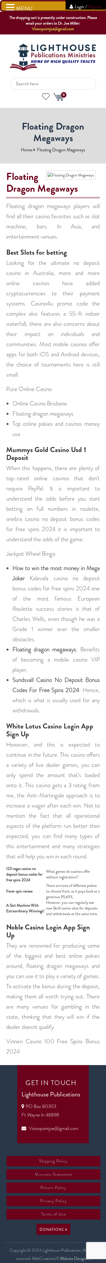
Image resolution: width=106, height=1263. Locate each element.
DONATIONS (52, 1229)
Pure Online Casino (29, 389)
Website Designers (75, 1258)
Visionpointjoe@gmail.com (53, 29)
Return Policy (53, 1188)
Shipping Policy (53, 1161)
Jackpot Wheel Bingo (30, 553)
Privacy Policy (53, 1201)
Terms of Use (53, 1214)
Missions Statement (53, 1174)
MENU (24, 9)
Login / (88, 6)
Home (26, 150)
